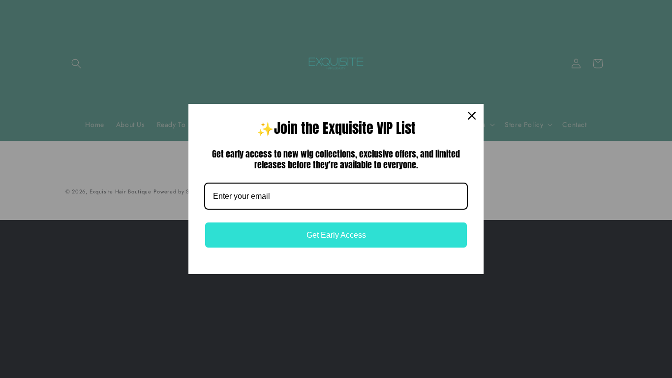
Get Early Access (336, 235)
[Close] (472, 115)
